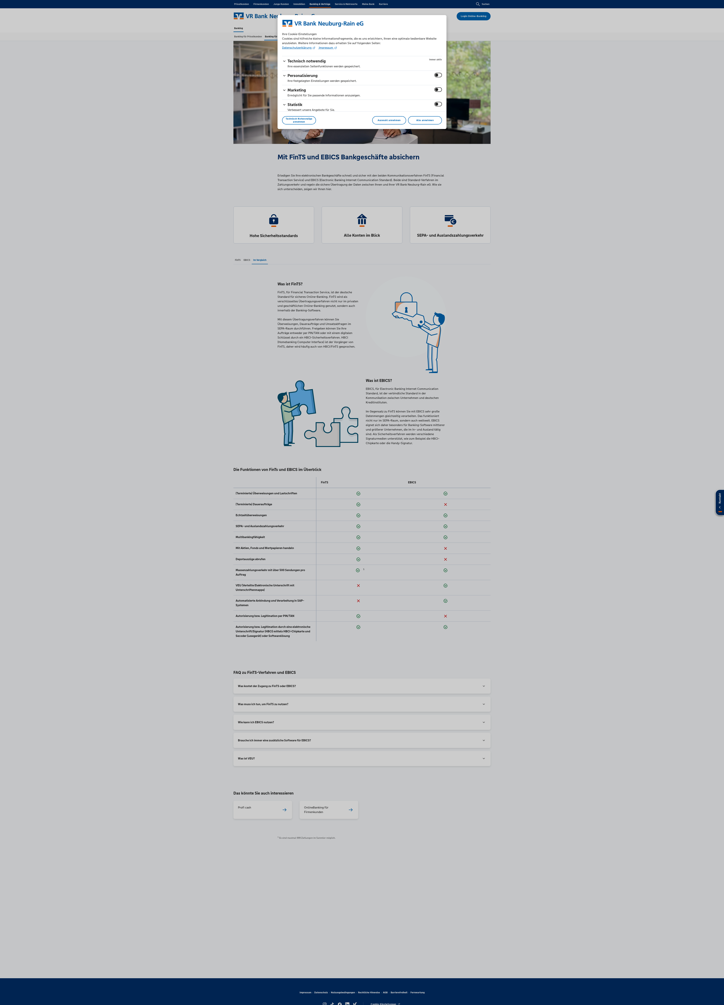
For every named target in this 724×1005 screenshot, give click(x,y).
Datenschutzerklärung (297, 47)
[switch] (438, 75)
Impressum (326, 47)
